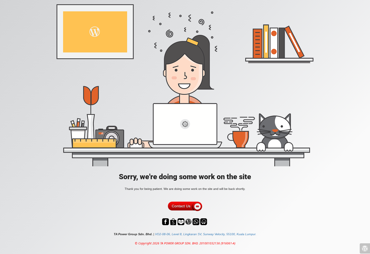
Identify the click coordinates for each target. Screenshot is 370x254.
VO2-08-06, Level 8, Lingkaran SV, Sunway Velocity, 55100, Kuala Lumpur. (205, 234)
